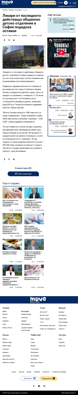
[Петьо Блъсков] (70, 115)
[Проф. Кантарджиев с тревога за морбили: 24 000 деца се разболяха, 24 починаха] (34, 244)
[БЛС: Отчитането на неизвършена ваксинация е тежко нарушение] (12, 192)
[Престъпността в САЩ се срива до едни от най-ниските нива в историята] (62, 85)
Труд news (65, 29)
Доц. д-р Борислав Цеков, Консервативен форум (59, 131)
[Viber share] (9, 40)
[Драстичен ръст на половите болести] (34, 270)
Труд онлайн (12, 35)
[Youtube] (39, 386)
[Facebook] (33, 386)
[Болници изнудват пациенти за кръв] (12, 244)
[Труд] (38, 300)
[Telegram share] (14, 40)
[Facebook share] (4, 40)
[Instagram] (44, 386)
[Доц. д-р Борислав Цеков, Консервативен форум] (70, 131)
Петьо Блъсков (62, 115)
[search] (70, 3)
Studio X (72, 393)
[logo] (7, 3)
